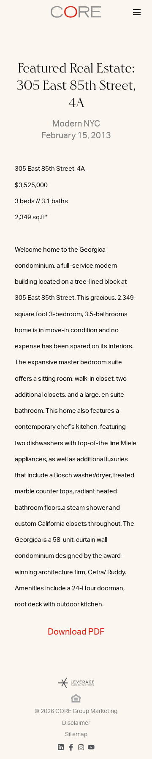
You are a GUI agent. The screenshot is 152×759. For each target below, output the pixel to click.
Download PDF (76, 632)
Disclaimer (76, 723)
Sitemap (76, 734)
